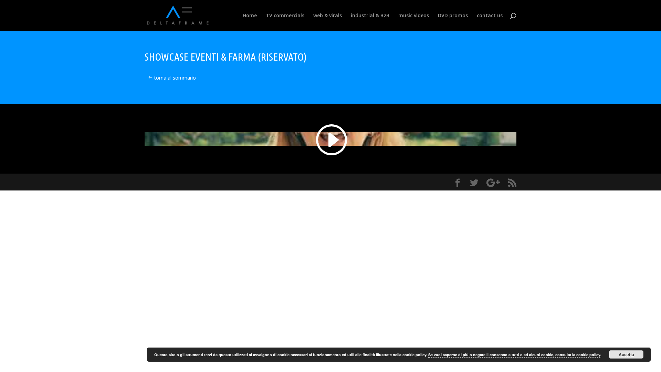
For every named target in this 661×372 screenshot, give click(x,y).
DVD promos (453, 16)
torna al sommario (175, 77)
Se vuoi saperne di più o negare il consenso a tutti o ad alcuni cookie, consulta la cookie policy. (514, 354)
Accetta (626, 354)
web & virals (327, 16)
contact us (490, 16)
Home (250, 16)
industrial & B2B (370, 16)
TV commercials (285, 16)
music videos (413, 16)
